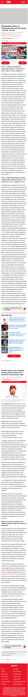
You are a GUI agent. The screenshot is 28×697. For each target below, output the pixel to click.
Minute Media (8, 687)
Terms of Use (4, 679)
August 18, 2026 (18, 437)
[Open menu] (2, 2)
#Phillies (3, 421)
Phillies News (8, 360)
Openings (15, 669)
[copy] (10, 41)
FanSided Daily (17, 674)
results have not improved (15, 596)
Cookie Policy (16, 679)
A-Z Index (3, 684)
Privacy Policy (17, 676)
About (2, 669)
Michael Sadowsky (7, 38)
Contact (3, 671)
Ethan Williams (6, 379)
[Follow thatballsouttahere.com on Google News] (25, 309)
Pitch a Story (4, 676)
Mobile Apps (4, 674)
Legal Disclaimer (5, 681)
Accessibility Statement (19, 681)
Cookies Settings (17, 684)
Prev (5, 63)
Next (22, 63)
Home (2, 360)
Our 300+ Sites (17, 671)
